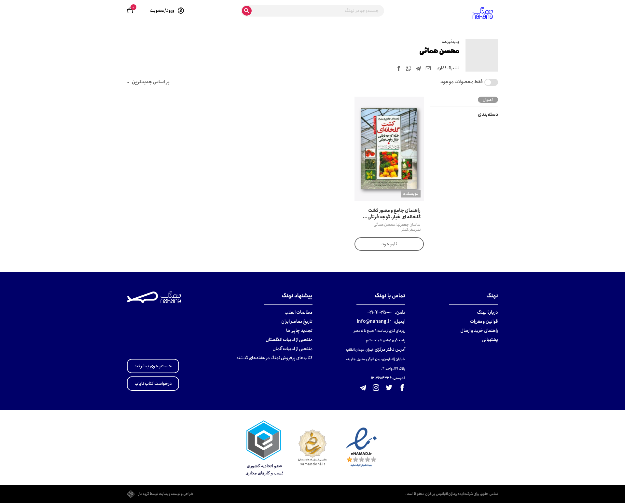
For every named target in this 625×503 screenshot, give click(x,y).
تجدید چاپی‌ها (299, 330)
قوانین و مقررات (484, 321)
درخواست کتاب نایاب (153, 383)
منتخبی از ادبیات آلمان (292, 348)
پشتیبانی (490, 339)
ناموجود (389, 244)
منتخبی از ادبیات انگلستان (289, 339)
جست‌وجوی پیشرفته (153, 366)
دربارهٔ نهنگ (487, 312)
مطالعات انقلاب (298, 312)
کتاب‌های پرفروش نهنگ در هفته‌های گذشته (274, 357)
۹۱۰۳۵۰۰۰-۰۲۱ (380, 312)
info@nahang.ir (374, 321)
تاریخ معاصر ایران (296, 321)
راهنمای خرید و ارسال (479, 330)
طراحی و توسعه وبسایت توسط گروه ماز (165, 494)
